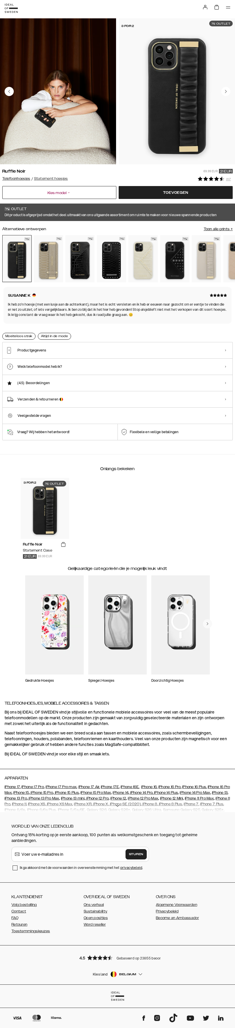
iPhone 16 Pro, (169, 787)
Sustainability (95, 911)
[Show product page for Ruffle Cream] (206, 258)
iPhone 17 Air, (89, 787)
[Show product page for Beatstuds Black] (111, 258)
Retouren (19, 925)
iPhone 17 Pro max (61, 787)
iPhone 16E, (130, 787)
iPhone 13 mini (73, 798)
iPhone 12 (118, 798)
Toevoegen (175, 193)
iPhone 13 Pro (16, 798)
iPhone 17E (110, 787)
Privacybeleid (167, 911)
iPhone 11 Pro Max (199, 798)
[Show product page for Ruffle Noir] (17, 258)
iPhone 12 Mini (171, 798)
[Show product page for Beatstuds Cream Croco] (143, 258)
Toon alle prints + (218, 229)
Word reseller (95, 925)
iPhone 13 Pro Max (43, 798)
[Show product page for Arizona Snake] (48, 258)
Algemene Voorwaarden (176, 905)
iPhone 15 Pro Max (96, 793)
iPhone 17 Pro (32, 787)
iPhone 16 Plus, (194, 787)
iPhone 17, (13, 787)
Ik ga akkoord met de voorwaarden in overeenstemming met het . (81, 867)
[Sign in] (205, 7)
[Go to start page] (11, 8)
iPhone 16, (149, 787)
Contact (18, 911)
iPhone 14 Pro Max (195, 793)
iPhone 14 (120, 793)
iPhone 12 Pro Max (143, 798)
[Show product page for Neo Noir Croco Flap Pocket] (80, 258)
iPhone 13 (220, 793)
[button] (117, 957)
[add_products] (63, 545)
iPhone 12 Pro (97, 798)
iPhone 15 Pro (41, 793)
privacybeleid (131, 867)
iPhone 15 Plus (66, 793)
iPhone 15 (21, 793)
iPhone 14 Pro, (141, 793)
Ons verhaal (94, 905)
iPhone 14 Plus (165, 793)
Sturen (136, 854)
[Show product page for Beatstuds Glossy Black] (174, 258)
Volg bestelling (24, 905)
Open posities (96, 918)
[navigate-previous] (207, 623)
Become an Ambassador (177, 918)
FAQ (14, 918)
